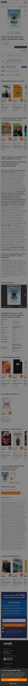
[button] (14, 683)
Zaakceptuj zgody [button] (13, 679)
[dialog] (14, 677)
